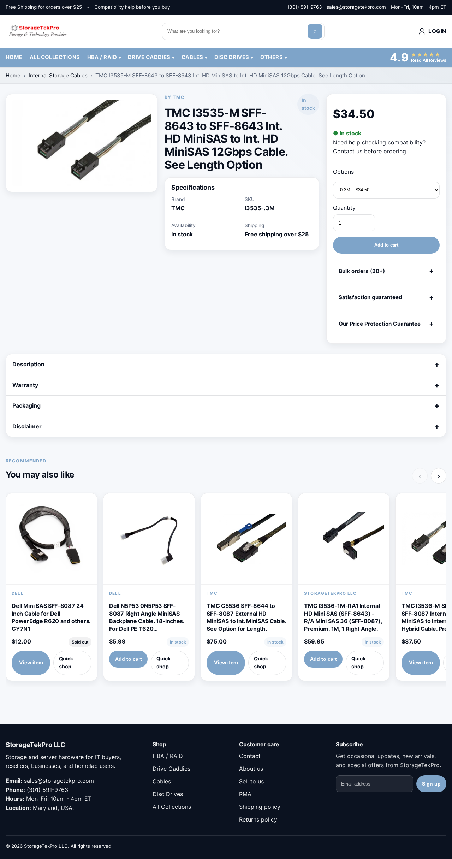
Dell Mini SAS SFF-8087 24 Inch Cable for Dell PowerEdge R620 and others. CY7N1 (51, 617)
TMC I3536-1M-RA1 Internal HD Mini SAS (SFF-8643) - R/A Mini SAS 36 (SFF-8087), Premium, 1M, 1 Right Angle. (343, 617)
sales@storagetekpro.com (356, 7)
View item (31, 662)
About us (251, 768)
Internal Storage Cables (58, 75)
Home (14, 57)
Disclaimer (27, 426)
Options (343, 171)
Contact (250, 755)
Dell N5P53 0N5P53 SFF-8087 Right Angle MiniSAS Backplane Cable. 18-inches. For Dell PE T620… (146, 617)
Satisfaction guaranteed (370, 297)
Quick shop (66, 663)
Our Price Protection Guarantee (380, 323)
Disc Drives (231, 57)
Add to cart (386, 245)
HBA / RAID (102, 57)
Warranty (25, 385)
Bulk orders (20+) (362, 271)
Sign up (431, 784)
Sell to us (251, 781)
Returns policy (258, 819)
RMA (245, 794)
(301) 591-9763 (304, 7)
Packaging (26, 405)
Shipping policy (259, 806)
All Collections (55, 57)
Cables (192, 57)
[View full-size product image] (81, 143)
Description (28, 364)
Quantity (344, 207)
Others (271, 57)
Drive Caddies (149, 57)
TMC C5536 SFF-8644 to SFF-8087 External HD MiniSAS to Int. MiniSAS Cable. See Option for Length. (246, 617)
